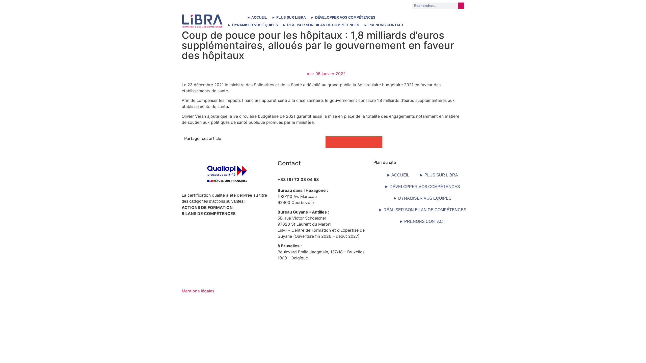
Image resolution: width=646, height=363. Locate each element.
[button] (331, 142)
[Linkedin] (420, 17)
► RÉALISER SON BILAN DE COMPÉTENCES (321, 25)
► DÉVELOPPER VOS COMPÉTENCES (343, 17)
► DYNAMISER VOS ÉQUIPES (253, 25)
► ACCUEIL (257, 17)
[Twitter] (438, 17)
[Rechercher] (461, 6)
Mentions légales (198, 290)
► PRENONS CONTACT (384, 25)
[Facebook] (438, 31)
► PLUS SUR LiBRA (289, 17)
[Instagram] (455, 17)
